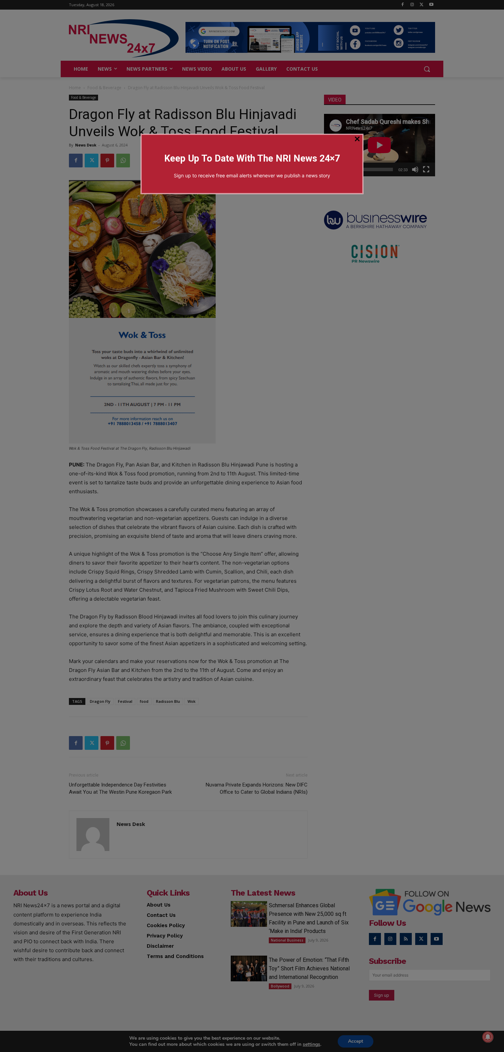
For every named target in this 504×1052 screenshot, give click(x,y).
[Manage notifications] (487, 1036)
